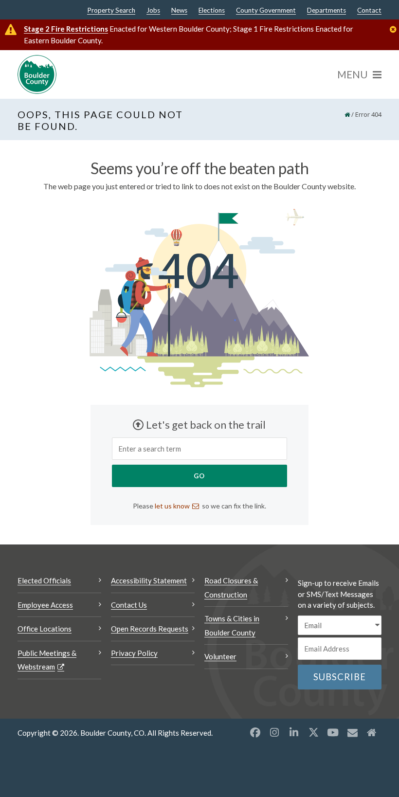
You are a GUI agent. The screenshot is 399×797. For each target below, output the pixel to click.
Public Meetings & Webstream (47, 660)
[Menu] (359, 74)
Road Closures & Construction (231, 587)
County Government (266, 10)
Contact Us (129, 604)
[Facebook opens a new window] (255, 732)
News (179, 10)
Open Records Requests (149, 628)
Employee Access (45, 604)
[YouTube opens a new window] (333, 732)
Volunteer (220, 656)
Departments (326, 10)
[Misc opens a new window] (352, 732)
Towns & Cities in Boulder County (231, 625)
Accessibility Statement (149, 580)
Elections (212, 10)
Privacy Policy (134, 653)
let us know (172, 506)
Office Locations (45, 628)
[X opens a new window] (313, 732)
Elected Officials (44, 580)
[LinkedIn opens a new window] (294, 732)
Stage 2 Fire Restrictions (66, 28)
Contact (369, 10)
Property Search (111, 10)
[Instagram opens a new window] (274, 732)
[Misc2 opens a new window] (371, 732)
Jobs (153, 10)
